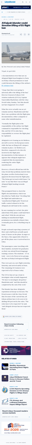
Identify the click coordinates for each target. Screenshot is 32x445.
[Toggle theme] (29, 2)
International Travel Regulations (14, 341)
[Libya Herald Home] (10, 2)
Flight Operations (9, 338)
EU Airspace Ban (21, 335)
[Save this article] (24, 34)
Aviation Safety (9, 335)
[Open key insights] (28, 34)
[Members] (22, 2)
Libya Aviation (22, 338)
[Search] (26, 2)
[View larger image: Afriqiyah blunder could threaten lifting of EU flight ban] (16, 52)
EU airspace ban (7, 85)
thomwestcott (6, 33)
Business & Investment (8, 17)
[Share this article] (20, 34)
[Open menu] (1, 2)
